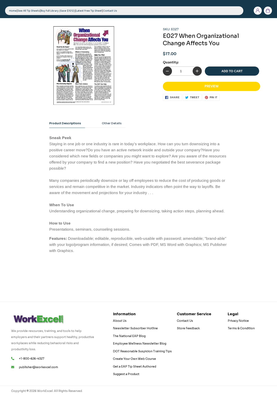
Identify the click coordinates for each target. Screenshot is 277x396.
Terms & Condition (241, 328)
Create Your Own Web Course (134, 359)
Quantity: (171, 62)
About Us (120, 321)
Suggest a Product (126, 374)
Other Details (111, 123)
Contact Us (185, 321)
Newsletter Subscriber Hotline (135, 328)
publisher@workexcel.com (38, 367)
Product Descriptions (65, 123)
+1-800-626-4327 (31, 358)
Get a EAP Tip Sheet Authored (134, 366)
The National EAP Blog (129, 336)
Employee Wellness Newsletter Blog (139, 343)
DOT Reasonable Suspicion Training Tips (142, 351)
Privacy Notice (238, 321)
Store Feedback (188, 328)
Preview (212, 86)
